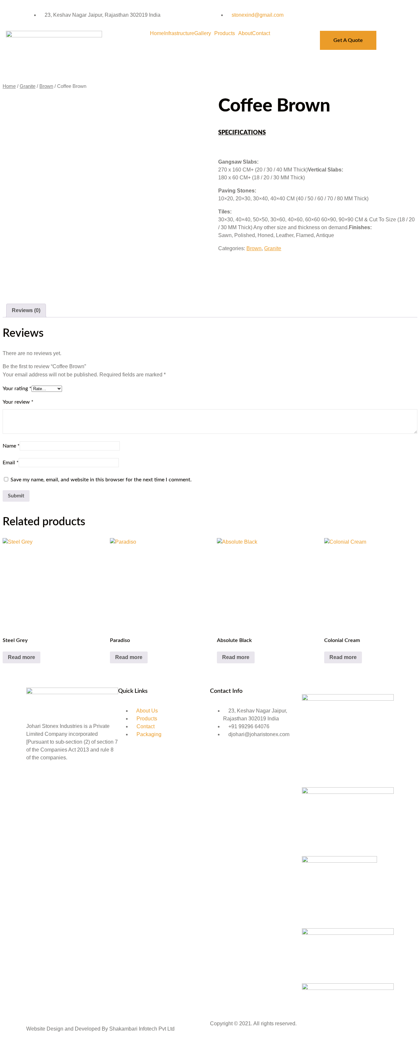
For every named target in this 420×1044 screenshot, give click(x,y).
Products (224, 33)
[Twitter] (52, 781)
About (245, 33)
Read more (21, 657)
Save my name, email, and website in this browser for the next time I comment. (101, 479)
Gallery (202, 33)
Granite (27, 86)
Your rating (17, 388)
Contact (261, 33)
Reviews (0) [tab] (26, 310)
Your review (18, 402)
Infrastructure (179, 33)
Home (157, 33)
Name (11, 446)
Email (11, 462)
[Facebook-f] (34, 781)
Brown (46, 86)
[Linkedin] (70, 781)
